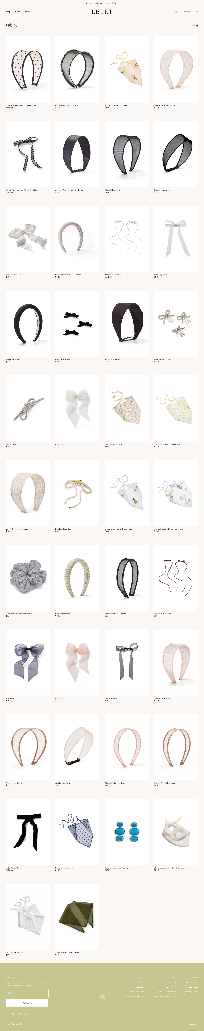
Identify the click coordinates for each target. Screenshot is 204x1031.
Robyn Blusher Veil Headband (68, 274)
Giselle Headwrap (162, 190)
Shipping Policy (191, 991)
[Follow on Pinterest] (20, 1014)
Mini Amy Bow (160, 274)
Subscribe (27, 1003)
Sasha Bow (11, 444)
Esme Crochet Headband (17, 529)
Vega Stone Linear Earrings (117, 868)
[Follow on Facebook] (7, 1014)
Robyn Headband (13, 359)
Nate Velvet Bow (13, 868)
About (27, 11)
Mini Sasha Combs (162, 359)
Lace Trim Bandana (14, 952)
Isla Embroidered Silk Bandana (118, 529)
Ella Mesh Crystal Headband (67, 105)
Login (176, 11)
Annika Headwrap (112, 359)
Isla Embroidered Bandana (116, 105)
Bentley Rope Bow (63, 529)
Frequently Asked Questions (164, 996)
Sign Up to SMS (137, 991)
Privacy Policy (192, 983)
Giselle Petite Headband (115, 613)
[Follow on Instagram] (13, 1014)
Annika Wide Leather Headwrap (69, 190)
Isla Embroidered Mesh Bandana (168, 529)
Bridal (17, 11)
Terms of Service (191, 996)
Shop (8, 11)
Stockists (140, 987)
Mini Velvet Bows (62, 359)
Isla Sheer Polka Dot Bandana (167, 444)
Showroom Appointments (133, 996)
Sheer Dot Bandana (64, 868)
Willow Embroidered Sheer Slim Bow (22, 190)
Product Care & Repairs (166, 991)
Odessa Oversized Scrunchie (19, 613)
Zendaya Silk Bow (14, 274)
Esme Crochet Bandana (115, 444)
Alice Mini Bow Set (113, 274)
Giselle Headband (113, 190)
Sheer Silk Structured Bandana (69, 952)
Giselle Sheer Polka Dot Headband (21, 105)
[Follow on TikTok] (26, 1014)
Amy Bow (59, 444)
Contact (172, 983)
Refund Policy (192, 987)
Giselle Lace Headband (164, 105)
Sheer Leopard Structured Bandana (169, 868)
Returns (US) (170, 987)
